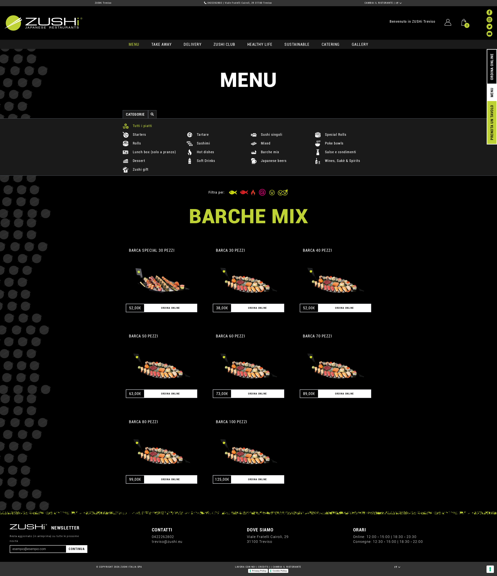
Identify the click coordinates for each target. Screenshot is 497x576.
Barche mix (269, 152)
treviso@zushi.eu (167, 542)
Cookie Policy (280, 570)
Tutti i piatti (142, 126)
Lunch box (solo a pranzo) (154, 152)
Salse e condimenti (340, 152)
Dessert (138, 161)
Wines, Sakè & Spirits (342, 161)
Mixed (265, 143)
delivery (193, 44)
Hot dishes (205, 152)
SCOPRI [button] (161, 276)
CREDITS (263, 567)
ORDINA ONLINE (492, 67)
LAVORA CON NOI (245, 567)
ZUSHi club (224, 44)
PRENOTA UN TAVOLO (492, 122)
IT (398, 3)
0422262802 (215, 3)
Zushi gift (140, 169)
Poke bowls (334, 143)
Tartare (202, 134)
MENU (134, 44)
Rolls (136, 143)
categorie (135, 114)
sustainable (297, 44)
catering (331, 44)
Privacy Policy (259, 570)
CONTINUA (77, 549)
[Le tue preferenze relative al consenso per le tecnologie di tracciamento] (490, 569)
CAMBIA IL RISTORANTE (379, 3)
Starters (139, 134)
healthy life (260, 44)
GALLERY (360, 44)
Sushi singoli (271, 134)
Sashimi (203, 143)
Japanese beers (273, 161)
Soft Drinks (205, 161)
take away (161, 44)
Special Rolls (335, 134)
